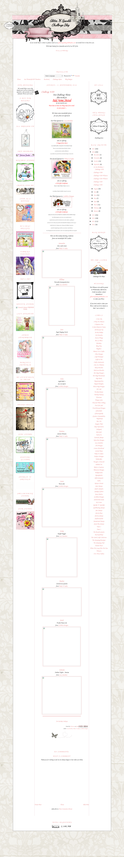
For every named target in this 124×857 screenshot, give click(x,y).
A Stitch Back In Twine (99, 327)
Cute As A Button (99, 365)
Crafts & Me (98, 359)
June (95, 195)
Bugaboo (98, 349)
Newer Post (38, 805)
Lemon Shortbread (99, 448)
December (97, 155)
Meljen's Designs (98, 456)
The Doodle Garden (98, 532)
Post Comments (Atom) (65, 809)
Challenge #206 (97, 172)
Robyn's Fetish (99, 483)
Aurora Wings (99, 338)
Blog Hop (99, 346)
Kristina (61, 431)
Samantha (62, 243)
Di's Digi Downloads (99, 376)
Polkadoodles (98, 473)
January (96, 211)
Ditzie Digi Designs (98, 386)
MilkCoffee (99, 459)
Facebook (46, 79)
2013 (93, 221)
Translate (77, 76)
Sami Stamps (98, 486)
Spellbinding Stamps (99, 508)
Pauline (61, 581)
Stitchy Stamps (99, 516)
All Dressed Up (98, 330)
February (96, 208)
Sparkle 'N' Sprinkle (99, 505)
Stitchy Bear (98, 513)
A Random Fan (99, 324)
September (97, 164)
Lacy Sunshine (68, 121)
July (95, 192)
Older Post (86, 805)
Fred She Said (99, 405)
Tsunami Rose (99, 546)
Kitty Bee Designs (99, 440)
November (97, 158)
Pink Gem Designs (99, 470)
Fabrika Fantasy (98, 395)
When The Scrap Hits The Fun (99, 548)
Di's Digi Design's (99, 373)
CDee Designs (99, 354)
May (95, 198)
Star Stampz (98, 510)
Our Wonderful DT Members (32, 79)
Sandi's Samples (98, 489)
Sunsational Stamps (98, 521)
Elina (61, 279)
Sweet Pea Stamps (99, 524)
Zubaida (61, 670)
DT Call (99, 389)
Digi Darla (99, 378)
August (96, 189)
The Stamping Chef (98, 543)
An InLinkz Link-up (61, 721)
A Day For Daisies (99, 322)
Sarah (62, 620)
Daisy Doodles (99, 368)
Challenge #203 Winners (100, 179)
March (96, 205)
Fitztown (99, 397)
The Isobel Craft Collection (98, 537)
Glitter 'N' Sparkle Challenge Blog (60, 23)
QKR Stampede (99, 478)
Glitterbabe (99, 411)
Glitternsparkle (99, 414)
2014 (93, 218)
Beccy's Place (99, 341)
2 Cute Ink (99, 319)
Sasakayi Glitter (98, 491)
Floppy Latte (99, 400)
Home (19, 79)
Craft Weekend (99, 357)
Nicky (62, 531)
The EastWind (99, 535)
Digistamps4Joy (98, 381)
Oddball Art (99, 464)
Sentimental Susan (99, 500)
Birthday (98, 343)
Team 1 (99, 527)
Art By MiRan (99, 332)
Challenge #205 (97, 182)
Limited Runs (99, 451)
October (96, 161)
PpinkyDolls (98, 475)
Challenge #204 (97, 185)
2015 (93, 215)
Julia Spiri (99, 432)
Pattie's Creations (99, 467)
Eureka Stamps (99, 392)
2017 (93, 149)
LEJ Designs (98, 446)
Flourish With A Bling (98, 403)
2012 (93, 225)
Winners (98, 551)
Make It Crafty (69, 159)
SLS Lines (99, 502)
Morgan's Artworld (98, 462)
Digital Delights (98, 384)
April (95, 201)
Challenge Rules (57, 79)
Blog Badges (68, 79)
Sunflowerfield (99, 519)
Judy (61, 379)
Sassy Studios (99, 494)
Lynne (62, 481)
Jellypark (98, 429)
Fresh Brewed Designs (99, 408)
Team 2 (99, 529)
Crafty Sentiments (99, 362)
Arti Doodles (98, 335)
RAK (98, 481)
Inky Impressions (99, 427)
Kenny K (98, 435)
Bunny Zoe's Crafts (98, 351)
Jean (61, 330)
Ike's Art (98, 421)
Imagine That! (99, 424)
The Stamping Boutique (98, 540)
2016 (93, 152)
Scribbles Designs (68, 196)
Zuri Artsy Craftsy (99, 554)
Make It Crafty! (76, 728)
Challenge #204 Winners (100, 176)
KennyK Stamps (98, 437)
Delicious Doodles (99, 370)
